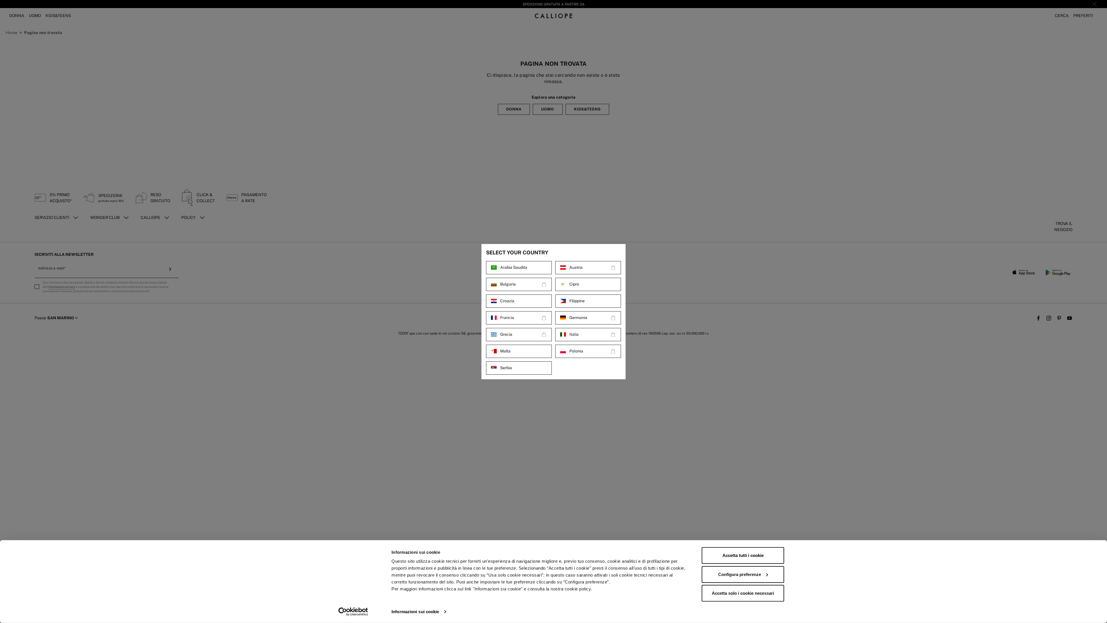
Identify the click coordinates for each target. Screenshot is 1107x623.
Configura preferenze (739, 574)
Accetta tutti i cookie (743, 555)
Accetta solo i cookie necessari (743, 593)
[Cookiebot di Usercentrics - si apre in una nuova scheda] (353, 611)
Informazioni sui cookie (415, 611)
